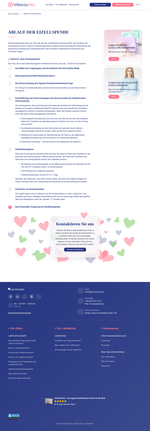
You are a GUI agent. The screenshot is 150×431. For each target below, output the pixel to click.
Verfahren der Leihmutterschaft (68, 341)
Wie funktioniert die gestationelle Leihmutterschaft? (22, 342)
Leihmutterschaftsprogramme (20, 369)
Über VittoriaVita (108, 357)
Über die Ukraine (107, 361)
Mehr (114, 59)
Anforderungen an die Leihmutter (68, 350)
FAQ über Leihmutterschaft (19, 378)
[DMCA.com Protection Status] (75, 416)
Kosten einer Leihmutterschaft (21, 352)
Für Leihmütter (61, 5)
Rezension (105, 345)
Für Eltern (50, 5)
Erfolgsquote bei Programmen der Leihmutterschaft (22, 363)
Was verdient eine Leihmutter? (67, 345)
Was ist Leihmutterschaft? (19, 348)
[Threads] (31, 296)
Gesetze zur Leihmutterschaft (20, 357)
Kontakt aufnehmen (75, 249)
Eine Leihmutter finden (17, 374)
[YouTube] (38, 296)
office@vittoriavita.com (94, 292)
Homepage (15, 14)
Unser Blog (105, 341)
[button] (75, 401)
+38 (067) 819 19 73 (93, 301)
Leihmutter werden (123, 5)
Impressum (105, 366)
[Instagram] (24, 296)
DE (137, 5)
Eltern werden (100, 5)
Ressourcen (74, 5)
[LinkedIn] (17, 296)
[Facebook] (10, 296)
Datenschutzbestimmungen (19, 313)
